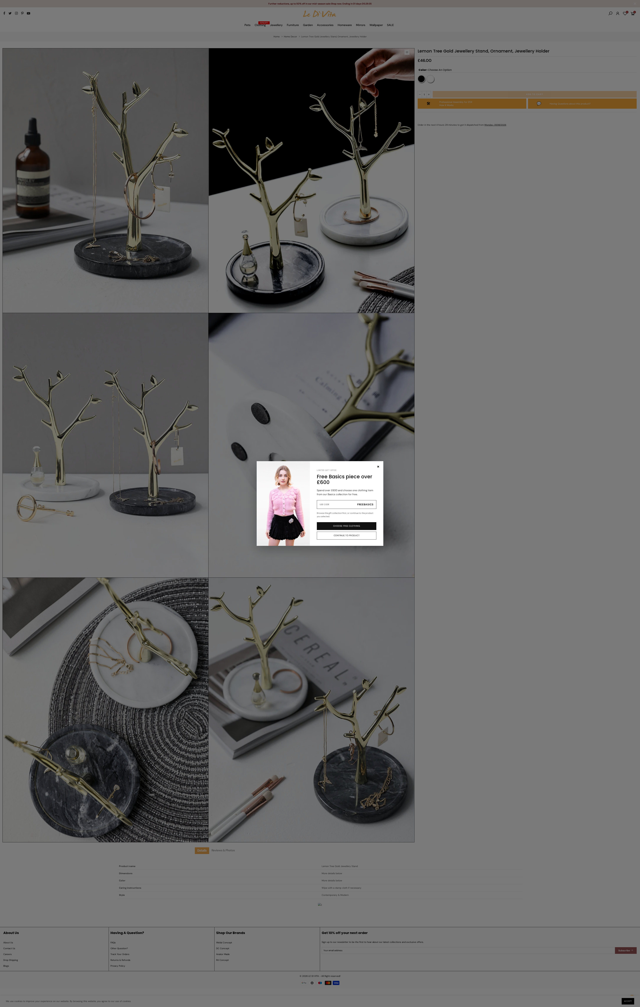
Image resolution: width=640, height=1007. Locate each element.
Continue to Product (347, 535)
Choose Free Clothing (346, 525)
